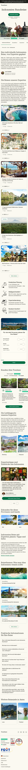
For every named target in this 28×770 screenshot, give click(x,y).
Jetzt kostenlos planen (14, 406)
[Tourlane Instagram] (21, 732)
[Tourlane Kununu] (26, 732)
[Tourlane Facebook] (18, 732)
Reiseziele (4, 47)
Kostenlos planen (14, 14)
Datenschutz (4, 760)
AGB (2, 762)
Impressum (3, 758)
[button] (4, 5)
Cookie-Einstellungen (5, 766)
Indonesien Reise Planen (14, 498)
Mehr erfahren (14, 276)
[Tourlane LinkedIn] (23, 732)
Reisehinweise (4, 764)
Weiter (14, 362)
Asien (8, 47)
